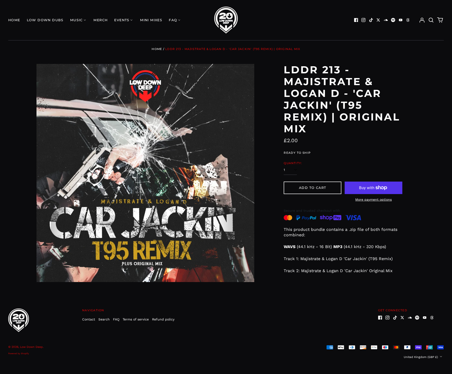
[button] (431, 20)
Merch (100, 20)
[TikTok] (371, 20)
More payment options (373, 199)
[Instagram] (363, 20)
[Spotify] (393, 20)
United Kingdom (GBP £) (421, 357)
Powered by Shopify (18, 353)
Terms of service (136, 319)
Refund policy (163, 319)
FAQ (116, 319)
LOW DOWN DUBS (45, 20)
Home (14, 20)
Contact (88, 319)
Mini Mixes (151, 20)
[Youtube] (401, 20)
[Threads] (408, 20)
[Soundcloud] (386, 20)
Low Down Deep (31, 347)
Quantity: (293, 163)
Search (104, 319)
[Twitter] (378, 20)
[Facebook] (356, 20)
